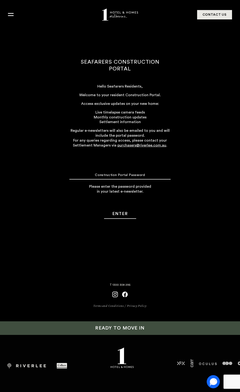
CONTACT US (214, 14)
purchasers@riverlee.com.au (141, 145)
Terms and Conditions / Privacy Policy (120, 306)
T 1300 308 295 (120, 284)
